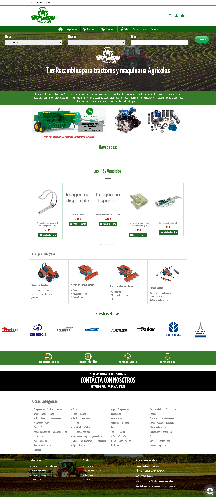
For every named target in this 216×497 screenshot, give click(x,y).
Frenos (152, 436)
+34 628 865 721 (146, 476)
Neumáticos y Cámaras (159, 445)
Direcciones (89, 475)
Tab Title (108, 152)
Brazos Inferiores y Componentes (163, 418)
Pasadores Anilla (40, 441)
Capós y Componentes (120, 409)
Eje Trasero (115, 445)
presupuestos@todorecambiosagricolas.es (157, 481)
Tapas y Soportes (79, 445)
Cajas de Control (40, 427)
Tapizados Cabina (118, 432)
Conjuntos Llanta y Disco (160, 441)
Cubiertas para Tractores (121, 423)
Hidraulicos (38, 436)
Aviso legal (36, 479)
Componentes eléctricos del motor (48, 409)
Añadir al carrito (49, 235)
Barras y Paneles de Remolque (162, 423)
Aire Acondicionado (158, 427)
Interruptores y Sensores (44, 414)
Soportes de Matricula (81, 432)
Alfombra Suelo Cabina (120, 436)
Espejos (114, 427)
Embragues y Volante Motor (161, 432)
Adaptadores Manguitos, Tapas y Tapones (89, 441)
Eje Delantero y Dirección (121, 441)
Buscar (203, 39)
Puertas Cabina (117, 414)
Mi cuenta (89, 466)
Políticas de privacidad (41, 470)
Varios (75, 409)
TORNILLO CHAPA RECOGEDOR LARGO (108, 215)
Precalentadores (79, 414)
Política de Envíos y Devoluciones (45, 466)
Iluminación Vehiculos (43, 445)
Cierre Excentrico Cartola (168, 223)
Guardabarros (116, 418)
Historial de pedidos (93, 470)
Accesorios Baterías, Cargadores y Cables (50, 432)
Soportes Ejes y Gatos (81, 427)
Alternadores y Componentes (45, 423)
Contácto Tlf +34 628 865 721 (45, 3)
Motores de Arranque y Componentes (49, 418)
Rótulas (153, 414)
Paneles (76, 423)
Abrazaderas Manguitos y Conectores (88, 436)
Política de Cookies (39, 475)
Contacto (88, 479)
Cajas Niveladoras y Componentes (163, 409)
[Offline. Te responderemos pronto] (210, 491)
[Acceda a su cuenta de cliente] (176, 16)
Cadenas (37, 450)
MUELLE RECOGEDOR (77, 215)
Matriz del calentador (81, 418)
